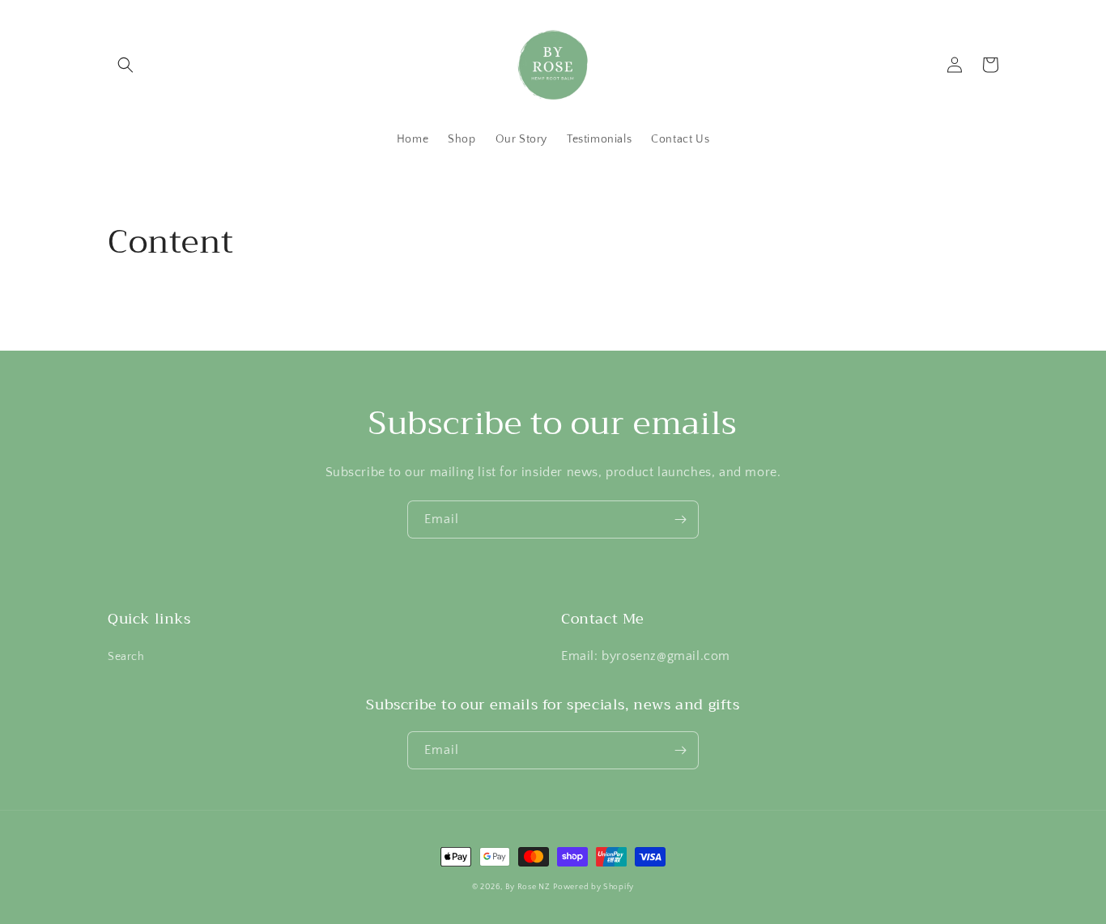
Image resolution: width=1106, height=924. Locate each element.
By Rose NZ (528, 887)
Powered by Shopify (593, 887)
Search (126, 656)
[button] (125, 65)
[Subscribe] (680, 519)
